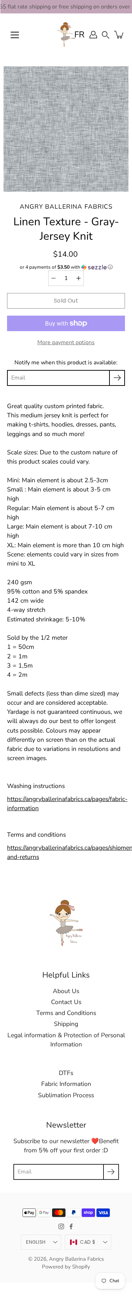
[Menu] (15, 35)
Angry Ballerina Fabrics (76, 1258)
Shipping (66, 1024)
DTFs (66, 1073)
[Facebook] (71, 1226)
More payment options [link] (66, 342)
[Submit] (111, 1172)
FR (79, 34)
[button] (105, 34)
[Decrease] (53, 278)
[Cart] (119, 34)
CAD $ (87, 1242)
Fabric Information (66, 1084)
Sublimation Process (66, 1095)
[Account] (93, 34)
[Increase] (78, 278)
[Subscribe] (117, 378)
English (35, 1242)
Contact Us (66, 1002)
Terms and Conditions (66, 1013)
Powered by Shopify (66, 1266)
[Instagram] (61, 1226)
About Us (66, 991)
